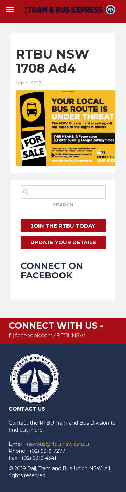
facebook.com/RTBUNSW (50, 335)
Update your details (63, 242)
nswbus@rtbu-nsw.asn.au (58, 444)
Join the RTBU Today (63, 225)
